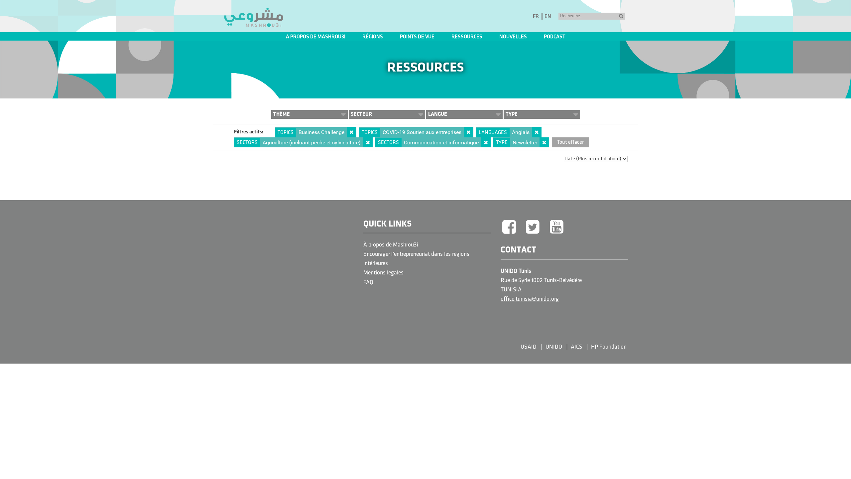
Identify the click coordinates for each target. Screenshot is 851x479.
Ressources (466, 37)
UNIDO (554, 347)
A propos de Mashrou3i (315, 37)
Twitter (533, 228)
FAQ (368, 282)
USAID (529, 347)
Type (512, 114)
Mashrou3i (253, 17)
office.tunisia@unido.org (530, 299)
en (548, 16)
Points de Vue (417, 37)
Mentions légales (383, 273)
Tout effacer (570, 142)
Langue (437, 114)
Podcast (554, 37)
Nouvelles (513, 37)
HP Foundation (609, 347)
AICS (576, 347)
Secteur (361, 114)
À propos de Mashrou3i (390, 245)
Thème (281, 114)
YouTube (556, 228)
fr (536, 16)
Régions (372, 37)
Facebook (509, 228)
